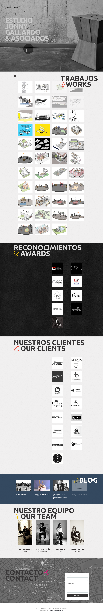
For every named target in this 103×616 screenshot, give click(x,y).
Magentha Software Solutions (56, 610)
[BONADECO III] (42, 229)
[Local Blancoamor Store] (76, 158)
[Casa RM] (76, 87)
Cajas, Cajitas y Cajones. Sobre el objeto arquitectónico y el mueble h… (60, 496)
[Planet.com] (59, 144)
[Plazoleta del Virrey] (59, 158)
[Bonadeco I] (76, 144)
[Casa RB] (25, 215)
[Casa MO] (25, 187)
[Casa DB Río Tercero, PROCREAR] (25, 173)
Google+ (25, 545)
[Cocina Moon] (42, 87)
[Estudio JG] (59, 101)
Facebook (25, 536)
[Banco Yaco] (76, 215)
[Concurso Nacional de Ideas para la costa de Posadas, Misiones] (76, 101)
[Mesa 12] (59, 187)
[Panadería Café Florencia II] (42, 130)
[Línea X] (42, 187)
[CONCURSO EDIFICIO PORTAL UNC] (42, 215)
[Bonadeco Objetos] (42, 158)
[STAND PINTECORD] (25, 130)
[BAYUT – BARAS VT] (25, 201)
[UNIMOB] (59, 87)
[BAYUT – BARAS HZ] (76, 187)
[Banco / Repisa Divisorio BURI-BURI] (59, 215)
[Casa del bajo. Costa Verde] (42, 116)
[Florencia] (42, 201)
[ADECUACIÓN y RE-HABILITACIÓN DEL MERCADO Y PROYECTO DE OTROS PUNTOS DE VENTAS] (76, 173)
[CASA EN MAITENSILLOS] (59, 229)
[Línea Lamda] (25, 229)
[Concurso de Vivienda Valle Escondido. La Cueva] (25, 101)
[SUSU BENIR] (76, 201)
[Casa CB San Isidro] (25, 144)
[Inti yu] (59, 201)
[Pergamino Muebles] (42, 144)
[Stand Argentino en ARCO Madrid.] (59, 116)
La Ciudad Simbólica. (21, 494)
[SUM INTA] (25, 87)
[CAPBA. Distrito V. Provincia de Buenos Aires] (76, 116)
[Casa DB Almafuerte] (42, 173)
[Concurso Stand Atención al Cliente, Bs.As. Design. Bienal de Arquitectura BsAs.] (25, 116)
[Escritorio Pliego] (59, 130)
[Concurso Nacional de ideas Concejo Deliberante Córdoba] (42, 101)
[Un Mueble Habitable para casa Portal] (76, 130)
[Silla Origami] (25, 158)
